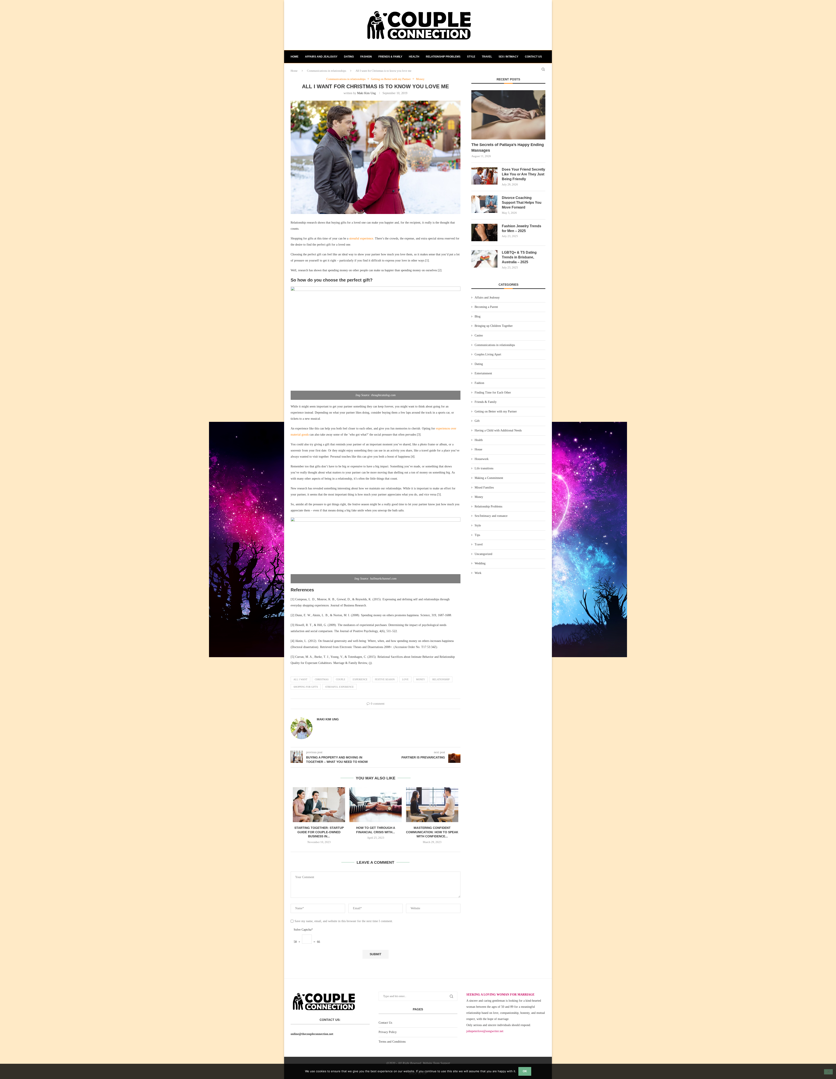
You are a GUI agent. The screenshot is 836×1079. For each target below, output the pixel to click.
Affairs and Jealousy (321, 56)
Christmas (322, 679)
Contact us (533, 56)
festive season (385, 679)
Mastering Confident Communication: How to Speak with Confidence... (432, 832)
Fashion (366, 56)
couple (340, 679)
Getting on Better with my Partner (496, 411)
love (405, 679)
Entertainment (483, 373)
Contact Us (385, 1022)
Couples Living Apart (488, 354)
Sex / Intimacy (508, 56)
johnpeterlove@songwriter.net (484, 1031)
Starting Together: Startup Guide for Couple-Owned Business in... (319, 832)
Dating (349, 56)
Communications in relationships (495, 345)
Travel (487, 56)
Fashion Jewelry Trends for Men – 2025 (521, 228)
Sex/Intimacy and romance (491, 515)
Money (420, 679)
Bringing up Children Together (494, 325)
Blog (477, 316)
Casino (479, 335)
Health (414, 56)
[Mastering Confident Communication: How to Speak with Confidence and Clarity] (432, 804)
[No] (828, 1071)
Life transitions (484, 468)
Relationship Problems (443, 56)
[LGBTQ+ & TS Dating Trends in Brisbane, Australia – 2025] (484, 259)
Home (294, 56)
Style (471, 56)
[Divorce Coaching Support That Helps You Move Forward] (484, 204)
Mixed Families (484, 487)
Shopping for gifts (305, 686)
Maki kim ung (366, 93)
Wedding (480, 563)
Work (478, 573)
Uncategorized (483, 554)
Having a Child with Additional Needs (498, 430)
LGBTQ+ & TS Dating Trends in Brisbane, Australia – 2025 (519, 257)
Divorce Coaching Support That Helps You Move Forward (521, 202)
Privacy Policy (388, 1032)
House (478, 449)
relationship (441, 679)
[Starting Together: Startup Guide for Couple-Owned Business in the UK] (319, 804)
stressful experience (361, 238)
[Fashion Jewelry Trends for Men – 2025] (484, 232)
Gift (477, 420)
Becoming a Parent (486, 307)
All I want (300, 679)
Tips (477, 535)
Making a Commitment (489, 478)
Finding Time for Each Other (493, 392)
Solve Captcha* (303, 929)
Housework (482, 459)
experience (360, 679)
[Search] (543, 69)
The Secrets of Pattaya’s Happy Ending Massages (507, 147)
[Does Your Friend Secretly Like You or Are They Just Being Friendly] (484, 176)
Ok (525, 1071)
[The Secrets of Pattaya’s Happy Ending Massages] (508, 115)
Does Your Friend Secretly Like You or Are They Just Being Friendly (523, 174)
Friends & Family (390, 56)
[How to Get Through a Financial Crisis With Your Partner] (375, 804)
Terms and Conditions (392, 1041)
